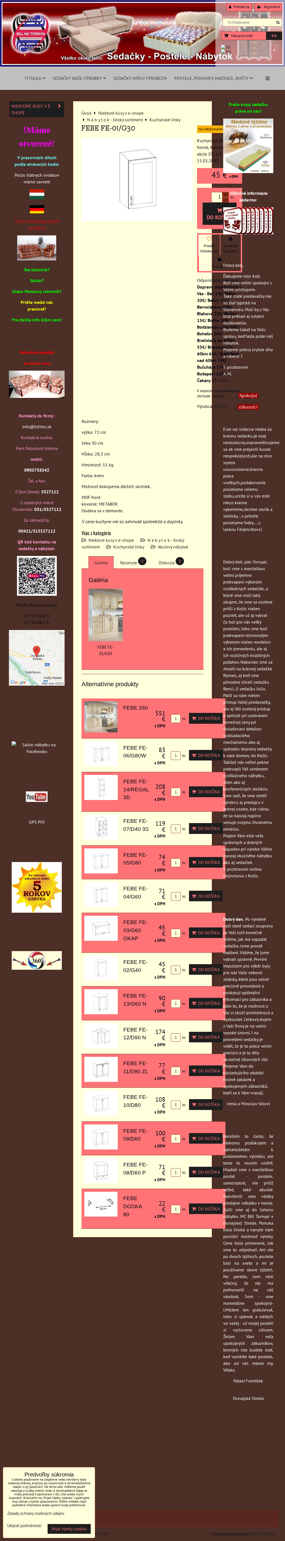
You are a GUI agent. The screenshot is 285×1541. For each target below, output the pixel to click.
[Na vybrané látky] (37, 911)
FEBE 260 (135, 708)
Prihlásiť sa (241, 6)
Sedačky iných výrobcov (140, 78)
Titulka (32, 78)
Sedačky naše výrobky (77, 78)
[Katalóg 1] (36, 259)
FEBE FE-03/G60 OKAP (135, 930)
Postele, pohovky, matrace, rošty (211, 78)
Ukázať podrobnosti (24, 1525)
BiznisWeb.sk (264, 1534)
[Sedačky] (36, 734)
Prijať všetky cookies (69, 1529)
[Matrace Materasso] (248, 171)
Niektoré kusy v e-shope (111, 540)
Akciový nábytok (173, 547)
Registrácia (271, 6)
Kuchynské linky (128, 547)
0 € (274, 35)
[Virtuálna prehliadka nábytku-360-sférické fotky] (37, 968)
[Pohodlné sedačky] (142, 65)
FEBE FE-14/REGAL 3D (136, 790)
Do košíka (219, 217)
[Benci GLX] (37, 396)
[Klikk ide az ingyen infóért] (248, 232)
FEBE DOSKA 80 (132, 1206)
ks (183, 718)
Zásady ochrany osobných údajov (35, 1513)
